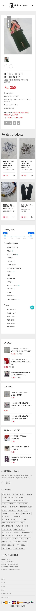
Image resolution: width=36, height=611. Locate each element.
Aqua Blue (10, 320)
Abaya (9, 251)
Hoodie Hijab (11, 265)
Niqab (9, 282)
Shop (3, 583)
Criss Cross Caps (19, 500)
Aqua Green (11, 323)
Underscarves (12, 299)
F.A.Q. (3, 590)
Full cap (4, 507)
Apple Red (10, 317)
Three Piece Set (7, 542)
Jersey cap (12, 510)
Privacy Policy (5, 559)
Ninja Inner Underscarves (10, 523)
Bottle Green (13, 118)
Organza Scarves (8, 526)
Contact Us (5, 597)
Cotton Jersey (19, 497)
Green (21, 118)
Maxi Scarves (26, 513)
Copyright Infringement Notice (10, 569)
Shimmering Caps (27, 532)
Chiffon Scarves (7, 497)
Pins (13, 169)
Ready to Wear (12, 285)
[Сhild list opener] (12, 251)
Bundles (10, 258)
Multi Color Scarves (8, 519)
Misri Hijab (11, 279)
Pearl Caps (19, 526)
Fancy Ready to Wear (8, 504)
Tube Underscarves (8, 545)
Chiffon (29, 494)
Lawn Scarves (15, 513)
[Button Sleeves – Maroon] (6, 66)
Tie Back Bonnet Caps (20, 542)
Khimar (20, 510)
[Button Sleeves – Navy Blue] (11, 66)
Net (18, 519)
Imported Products (21, 80)
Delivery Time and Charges (9, 564)
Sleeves (7, 82)
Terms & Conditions (7, 562)
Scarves (10, 289)
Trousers (10, 296)
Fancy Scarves (22, 504)
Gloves (23, 211)
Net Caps (25, 519)
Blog (3, 586)
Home (3, 579)
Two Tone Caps (21, 545)
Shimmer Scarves (7, 535)
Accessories (8, 80)
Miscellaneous (12, 247)
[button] (14, 176)
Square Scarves (25, 539)
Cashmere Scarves (18, 494)
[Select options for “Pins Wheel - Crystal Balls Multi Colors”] (13, 217)
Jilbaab (9, 272)
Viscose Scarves (19, 548)
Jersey (4, 510)
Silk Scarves (6, 539)
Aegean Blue (11, 310)
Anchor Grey (11, 313)
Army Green (11, 327)
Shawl (9, 292)
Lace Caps (5, 513)
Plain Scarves (6, 529)
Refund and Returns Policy (9, 567)
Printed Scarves (19, 529)
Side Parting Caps (20, 535)
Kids (8, 275)
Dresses (10, 261)
